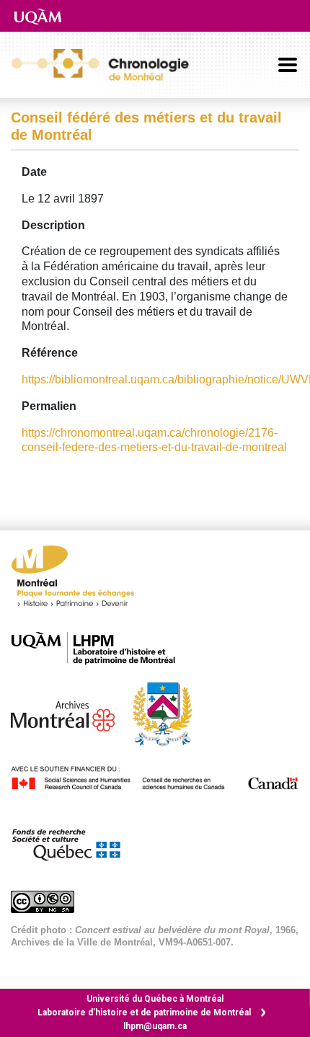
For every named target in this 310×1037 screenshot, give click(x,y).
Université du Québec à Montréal (155, 999)
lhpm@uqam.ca (155, 1026)
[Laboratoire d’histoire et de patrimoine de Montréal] (100, 648)
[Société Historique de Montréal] (169, 713)
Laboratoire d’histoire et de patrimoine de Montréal (144, 1012)
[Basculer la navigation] (287, 65)
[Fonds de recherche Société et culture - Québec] (73, 841)
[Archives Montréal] (70, 713)
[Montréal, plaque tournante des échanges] (80, 580)
